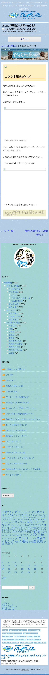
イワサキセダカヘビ (14, 447)
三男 (34, 539)
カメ (32, 519)
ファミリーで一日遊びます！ (18, 397)
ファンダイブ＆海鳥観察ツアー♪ (20, 414)
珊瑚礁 (31, 542)
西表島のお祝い (15, 341)
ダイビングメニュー (30, 633)
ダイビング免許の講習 (10, 642)
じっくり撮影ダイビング (16, 425)
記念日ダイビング (34, 639)
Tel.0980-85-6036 (8, 664)
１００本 (15, 213)
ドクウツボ (30, 530)
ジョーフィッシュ (17, 525)
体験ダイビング (19, 636)
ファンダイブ (7, 636)
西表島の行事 (14, 347)
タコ (11, 528)
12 (16, 566)
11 (9, 566)
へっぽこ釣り (14, 289)
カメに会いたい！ (13, 441)
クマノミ (11, 522)
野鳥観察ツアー (10, 544)
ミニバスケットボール (20, 298)
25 (9, 572)
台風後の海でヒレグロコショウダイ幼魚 (23, 469)
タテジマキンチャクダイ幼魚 (25, 528)
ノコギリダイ (17, 532)
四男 (16, 542)
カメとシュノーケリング (16, 430)
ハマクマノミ (24, 535)
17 (3, 569)
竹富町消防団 (17, 301)
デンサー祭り (8, 231)
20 (22, 569)
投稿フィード (7, 605)
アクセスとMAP (34, 630)
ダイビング (41, 528)
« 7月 (4, 578)
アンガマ (10, 375)
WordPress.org (8, 609)
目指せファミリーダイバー (17, 436)
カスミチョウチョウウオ (21, 520)
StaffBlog (16, 211)
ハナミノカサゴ (12, 535)
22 (35, 569)
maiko (15, 215)
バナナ (14, 295)
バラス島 (12, 326)
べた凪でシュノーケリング (17, 403)
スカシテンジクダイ (34, 525)
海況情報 (12, 307)
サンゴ (18, 522)
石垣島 (12, 335)
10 (3, 566)
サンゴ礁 (26, 522)
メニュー (24, 39)
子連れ (23, 541)
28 (29, 572)
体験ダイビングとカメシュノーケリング (23, 419)
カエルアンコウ (35, 517)
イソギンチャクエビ (26, 515)
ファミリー (23, 538)
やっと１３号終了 (13, 475)
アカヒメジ (13, 515)
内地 (11, 329)
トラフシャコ (22, 530)
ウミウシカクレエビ (12, 517)
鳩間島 (12, 353)
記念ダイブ (33, 211)
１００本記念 (23, 213)
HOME (5, 630)
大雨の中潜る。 (12, 391)
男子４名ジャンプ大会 (15, 452)
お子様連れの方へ (26, 642)
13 (22, 566)
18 (9, 569)
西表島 (12, 338)
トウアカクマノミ (9, 530)
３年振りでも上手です (15, 369)
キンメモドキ (40, 520)
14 (29, 566)
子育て (12, 332)
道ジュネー (10, 380)
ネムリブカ (7, 532)
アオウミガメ (11, 512)
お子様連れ (13, 313)
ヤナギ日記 (13, 292)
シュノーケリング (33, 636)
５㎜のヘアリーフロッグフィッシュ (21, 408)
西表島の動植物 (15, 344)
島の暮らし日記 (13, 323)
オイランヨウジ (24, 517)
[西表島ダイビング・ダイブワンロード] (24, 15)
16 (42, 566)
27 (22, 572)
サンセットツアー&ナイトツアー (14, 639)
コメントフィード (9, 607)
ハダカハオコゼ (32, 532)
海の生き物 (13, 304)
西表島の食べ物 (15, 350)
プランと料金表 (40, 642)
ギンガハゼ (5, 522)
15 (35, 566)
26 (16, 572)
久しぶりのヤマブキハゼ (16, 464)
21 (29, 569)
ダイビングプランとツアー (12, 633)
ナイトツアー (14, 316)
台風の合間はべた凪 (14, 386)
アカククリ (26, 512)
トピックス (24, 211)
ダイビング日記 (13, 286)
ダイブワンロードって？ (18, 630)
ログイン (5, 603)
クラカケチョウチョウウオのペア (20, 458)
